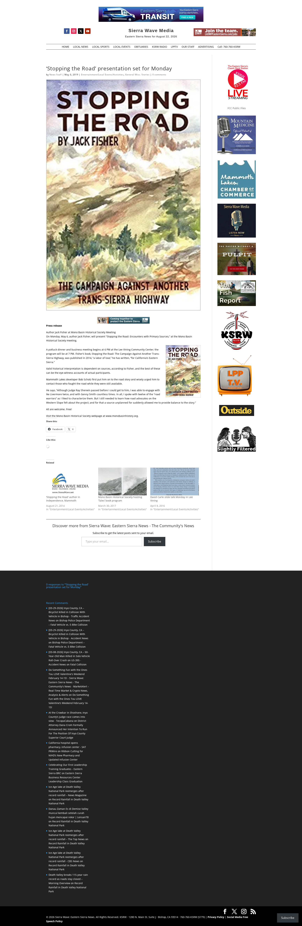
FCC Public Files (237, 108)
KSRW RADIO (159, 47)
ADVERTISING (206, 47)
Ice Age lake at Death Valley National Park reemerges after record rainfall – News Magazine (68, 791)
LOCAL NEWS (80, 47)
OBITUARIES (141, 47)
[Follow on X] (81, 31)
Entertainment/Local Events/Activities (102, 74)
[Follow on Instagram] (74, 31)
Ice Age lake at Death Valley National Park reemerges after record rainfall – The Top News (67, 835)
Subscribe (154, 541)
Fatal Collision (78, 664)
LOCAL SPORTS (100, 47)
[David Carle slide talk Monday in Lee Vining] (174, 481)
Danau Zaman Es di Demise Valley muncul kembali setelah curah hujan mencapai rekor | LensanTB (69, 813)
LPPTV (174, 47)
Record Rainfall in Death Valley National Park (67, 887)
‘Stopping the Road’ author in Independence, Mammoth (63, 498)
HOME (65, 47)
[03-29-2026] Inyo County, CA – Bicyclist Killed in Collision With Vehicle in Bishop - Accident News (68, 634)
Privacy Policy (216, 917)
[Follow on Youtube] (88, 31)
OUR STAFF (188, 47)
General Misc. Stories (137, 74)
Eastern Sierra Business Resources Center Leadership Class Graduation (65, 777)
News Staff (55, 74)
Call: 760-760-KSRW (229, 47)
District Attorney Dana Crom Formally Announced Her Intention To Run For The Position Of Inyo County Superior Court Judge (68, 729)
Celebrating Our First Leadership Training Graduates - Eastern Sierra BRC (68, 769)
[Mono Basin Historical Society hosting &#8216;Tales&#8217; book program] (122, 481)
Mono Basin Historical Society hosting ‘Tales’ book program (120, 498)
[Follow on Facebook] (67, 31)
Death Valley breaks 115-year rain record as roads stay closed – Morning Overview (68, 879)
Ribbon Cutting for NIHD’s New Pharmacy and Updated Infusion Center (66, 755)
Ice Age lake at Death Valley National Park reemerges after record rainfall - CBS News (66, 857)
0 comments (159, 74)
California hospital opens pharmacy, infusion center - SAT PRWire (67, 747)
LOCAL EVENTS (121, 47)
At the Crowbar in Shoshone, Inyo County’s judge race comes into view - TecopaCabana (68, 717)
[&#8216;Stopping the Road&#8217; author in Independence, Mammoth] (70, 481)
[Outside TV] (236, 415)
